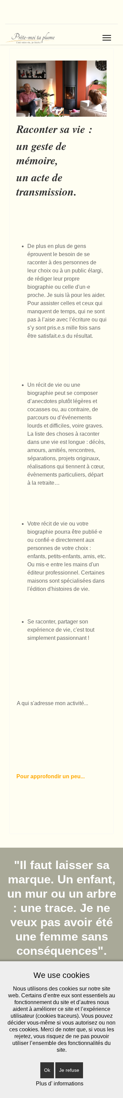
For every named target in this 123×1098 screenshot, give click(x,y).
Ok (47, 1070)
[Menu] (106, 38)
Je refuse (69, 1070)
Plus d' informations (59, 1083)
